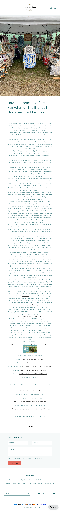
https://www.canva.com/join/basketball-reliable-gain (30, 402)
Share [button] (11, 120)
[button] (5, 8)
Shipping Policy (18, 480)
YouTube (29, 483)
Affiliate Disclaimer (11, 483)
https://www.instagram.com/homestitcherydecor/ (37, 366)
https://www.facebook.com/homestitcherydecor (33, 374)
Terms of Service (28, 480)
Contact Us (47, 480)
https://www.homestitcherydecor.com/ (30, 316)
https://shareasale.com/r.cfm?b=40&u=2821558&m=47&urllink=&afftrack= (30, 409)
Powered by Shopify (36, 507)
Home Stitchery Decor (27, 507)
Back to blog (31, 427)
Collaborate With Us (48, 483)
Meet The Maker (37, 483)
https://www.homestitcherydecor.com (32, 359)
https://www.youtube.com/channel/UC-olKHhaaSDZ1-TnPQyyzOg (30, 344)
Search (11, 480)
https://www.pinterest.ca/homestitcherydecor (33, 370)
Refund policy (38, 480)
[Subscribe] (28, 494)
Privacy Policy (21, 483)
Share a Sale (25, 296)
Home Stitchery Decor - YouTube (33, 363)
